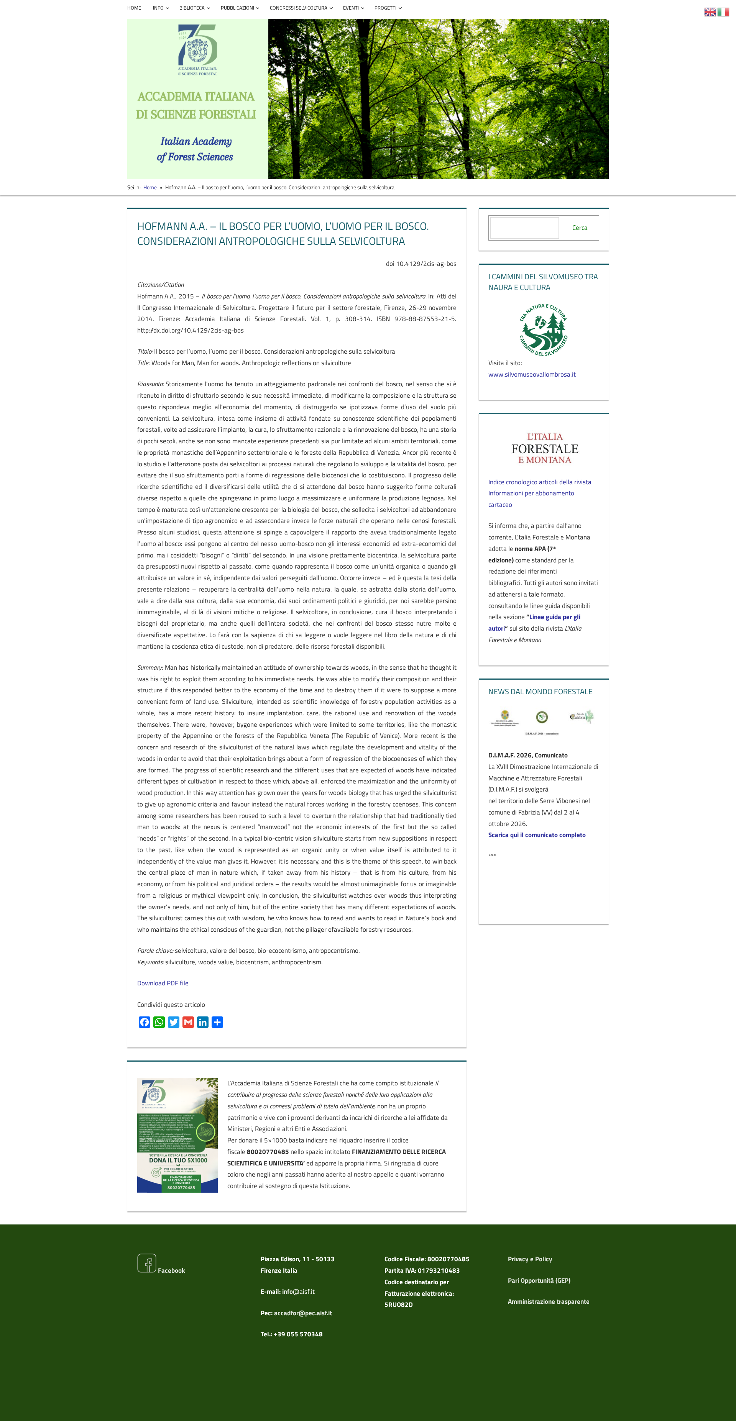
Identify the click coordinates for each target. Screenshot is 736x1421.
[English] (710, 11)
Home (134, 7)
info (287, 1291)
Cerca (580, 228)
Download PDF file (163, 983)
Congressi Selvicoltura (298, 7)
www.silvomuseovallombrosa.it (532, 374)
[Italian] (723, 11)
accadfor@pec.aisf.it (303, 1313)
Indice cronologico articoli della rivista (539, 482)
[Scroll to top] (723, 1408)
